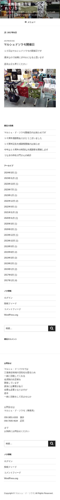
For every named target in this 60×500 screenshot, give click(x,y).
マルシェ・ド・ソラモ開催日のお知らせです (25, 132)
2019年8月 (9, 252)
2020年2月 (9, 229)
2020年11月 (9, 218)
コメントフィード (12, 309)
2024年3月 (9, 172)
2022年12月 (9, 201)
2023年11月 (9, 178)
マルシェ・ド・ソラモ (25, 493)
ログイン (8, 298)
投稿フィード (10, 303)
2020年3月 (9, 223)
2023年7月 (9, 189)
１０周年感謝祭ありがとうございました (23, 138)
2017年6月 (9, 275)
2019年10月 (9, 240)
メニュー (31, 22)
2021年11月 (9, 212)
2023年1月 (9, 195)
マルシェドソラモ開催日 (19, 44)
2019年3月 (9, 258)
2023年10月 (9, 184)
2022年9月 (9, 206)
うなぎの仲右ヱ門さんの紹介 (17, 155)
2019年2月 (9, 263)
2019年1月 (9, 269)
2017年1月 (9, 280)
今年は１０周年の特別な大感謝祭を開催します (26, 149)
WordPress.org (11, 315)
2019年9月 (9, 246)
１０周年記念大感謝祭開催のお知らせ (22, 144)
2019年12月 (9, 235)
